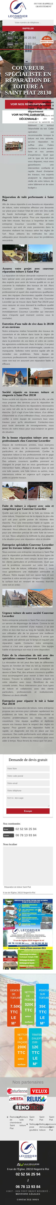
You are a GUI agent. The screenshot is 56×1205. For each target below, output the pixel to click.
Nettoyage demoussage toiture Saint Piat (46, 1123)
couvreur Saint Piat (51, 1127)
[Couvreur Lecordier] (17, 10)
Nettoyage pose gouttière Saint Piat (36, 1123)
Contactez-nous (28, 1200)
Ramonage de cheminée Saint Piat (12, 1123)
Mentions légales (28, 1194)
